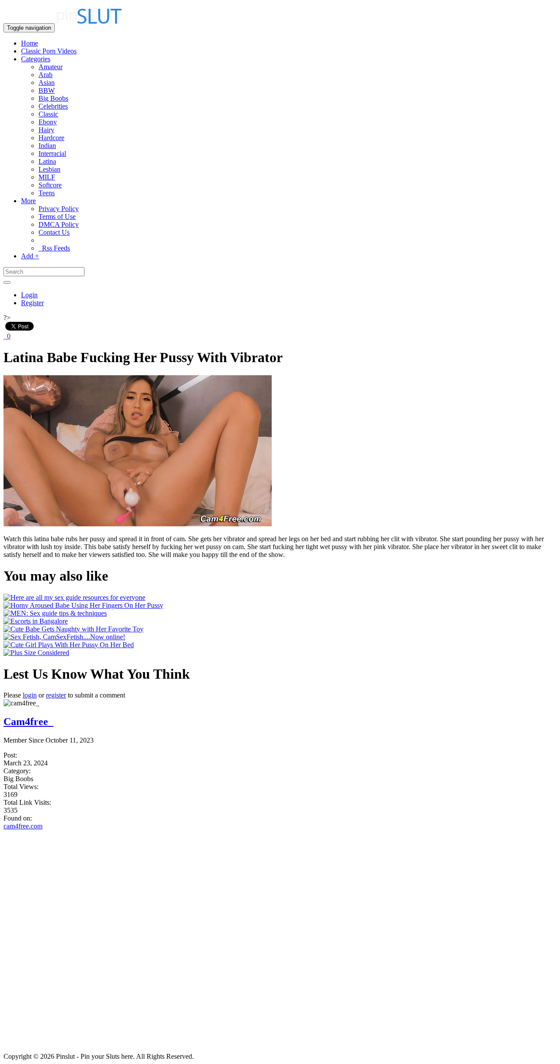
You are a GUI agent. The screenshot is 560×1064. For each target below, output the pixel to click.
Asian (46, 82)
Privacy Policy (58, 208)
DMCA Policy (58, 224)
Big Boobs (53, 98)
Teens (46, 193)
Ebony (47, 122)
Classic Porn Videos (49, 51)
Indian (47, 145)
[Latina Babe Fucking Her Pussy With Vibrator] (138, 524)
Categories (35, 59)
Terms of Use (57, 216)
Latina (47, 161)
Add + (30, 256)
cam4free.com (23, 826)
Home (29, 43)
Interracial (52, 153)
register (56, 695)
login (30, 695)
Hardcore (51, 137)
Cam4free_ (28, 721)
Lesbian (49, 169)
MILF (46, 177)
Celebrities (53, 106)
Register (32, 303)
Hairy (46, 130)
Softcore (50, 185)
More (28, 200)
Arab (45, 74)
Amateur (50, 66)
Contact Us (54, 232)
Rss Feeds (54, 248)
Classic (48, 114)
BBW (46, 90)
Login (29, 295)
